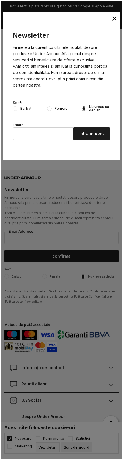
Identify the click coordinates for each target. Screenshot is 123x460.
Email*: (19, 125)
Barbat (25, 108)
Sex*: (17, 103)
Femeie (61, 108)
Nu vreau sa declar (99, 108)
